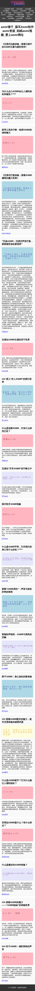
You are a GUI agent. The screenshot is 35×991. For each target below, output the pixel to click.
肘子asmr (5, 980)
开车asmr (5, 496)
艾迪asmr (5, 331)
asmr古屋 (5, 371)
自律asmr (10, 16)
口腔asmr (18, 20)
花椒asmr (11, 14)
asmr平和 (5, 581)
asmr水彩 (20, 9)
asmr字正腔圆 (19, 16)
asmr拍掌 (20, 18)
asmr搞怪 (11, 18)
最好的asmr (5, 894)
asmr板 (27, 12)
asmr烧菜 (28, 9)
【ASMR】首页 (9, 9)
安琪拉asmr (5, 857)
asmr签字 (5, 814)
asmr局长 (5, 626)
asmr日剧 (5, 83)
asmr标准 (8, 12)
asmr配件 (5, 772)
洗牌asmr (5, 460)
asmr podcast (6, 233)
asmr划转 (30, 14)
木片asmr (28, 18)
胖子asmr (5, 711)
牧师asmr (5, 167)
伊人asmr (5, 420)
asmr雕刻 (6, 11)
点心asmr (5, 121)
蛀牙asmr (5, 538)
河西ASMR (20, 14)
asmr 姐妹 (5, 938)
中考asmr (15, 11)
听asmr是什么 (18, 12)
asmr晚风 (5, 668)
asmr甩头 (23, 11)
